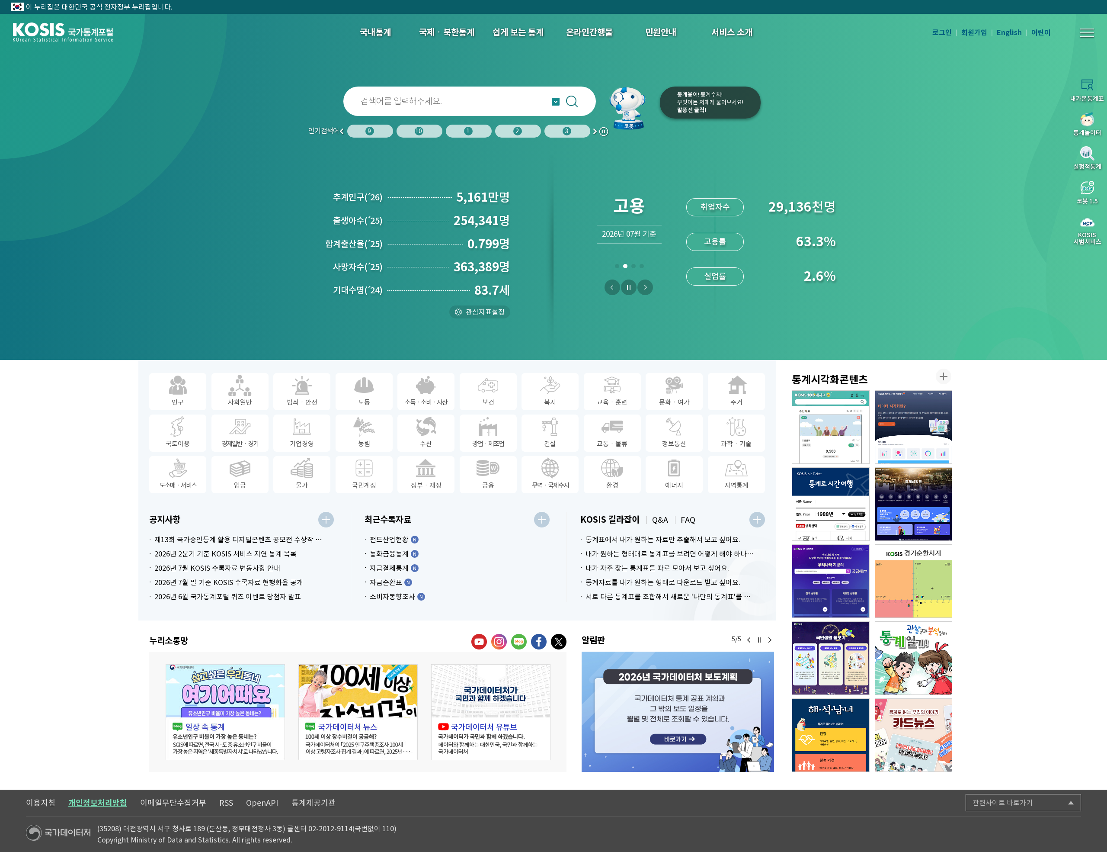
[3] (633, 267)
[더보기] (326, 519)
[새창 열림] (225, 712)
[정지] (629, 287)
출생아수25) (358, 220)
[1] (617, 267)
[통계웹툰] (913, 658)
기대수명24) (358, 290)
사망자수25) (358, 267)
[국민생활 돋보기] (830, 658)
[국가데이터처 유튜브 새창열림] (479, 641)
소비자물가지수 (715, 207)
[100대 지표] (830, 427)
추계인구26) (358, 197)
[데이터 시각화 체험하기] (913, 427)
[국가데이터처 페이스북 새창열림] (539, 641)
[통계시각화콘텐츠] (943, 376)
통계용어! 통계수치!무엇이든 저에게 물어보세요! (710, 102)
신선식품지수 (715, 276)
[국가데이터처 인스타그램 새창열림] (499, 641)
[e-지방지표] (830, 581)
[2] (625, 267)
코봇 (632, 108)
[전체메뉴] (1087, 33)
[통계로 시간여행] (830, 504)
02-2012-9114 (330, 828)
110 (388, 828)
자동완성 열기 (556, 102)
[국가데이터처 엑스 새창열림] (558, 641)
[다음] (645, 287)
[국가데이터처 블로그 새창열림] (519, 641)
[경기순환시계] (913, 581)
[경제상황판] (913, 504)
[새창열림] (678, 712)
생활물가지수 (715, 242)
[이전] (612, 287)
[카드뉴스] (913, 735)
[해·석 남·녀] (830, 735)
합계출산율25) (354, 244)
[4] (641, 267)
